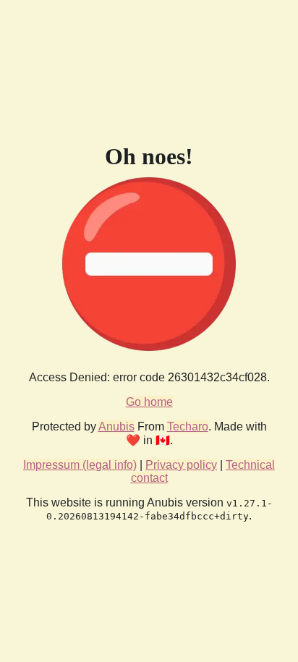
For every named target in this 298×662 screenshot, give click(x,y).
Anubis (116, 426)
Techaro (187, 426)
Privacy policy (181, 465)
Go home (149, 402)
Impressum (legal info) (80, 465)
